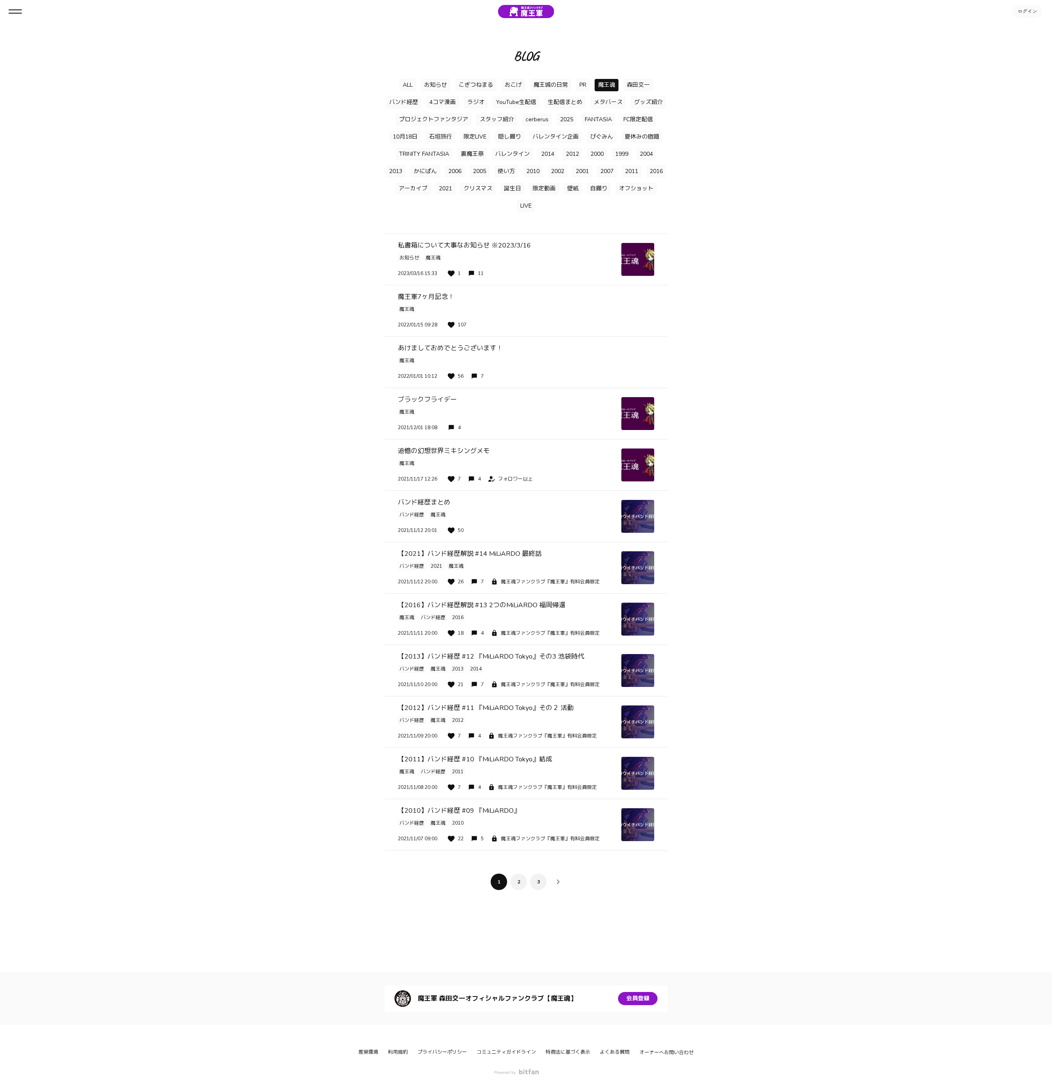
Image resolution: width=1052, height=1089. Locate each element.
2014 (547, 154)
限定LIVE (475, 137)
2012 (572, 154)
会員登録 (637, 998)
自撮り (598, 188)
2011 (631, 171)
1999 (621, 154)
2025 (566, 119)
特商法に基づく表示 (568, 1052)
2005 (479, 171)
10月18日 (405, 137)
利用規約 (398, 1052)
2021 (445, 188)
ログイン (1027, 11)
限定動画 (544, 188)
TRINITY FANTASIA (424, 154)
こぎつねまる (476, 85)
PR (582, 85)
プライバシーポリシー (442, 1052)
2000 (597, 154)
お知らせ (435, 85)
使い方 (506, 171)
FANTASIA (598, 119)
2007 (607, 171)
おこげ (513, 85)
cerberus (537, 119)
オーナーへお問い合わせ (666, 1052)
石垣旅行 (440, 137)
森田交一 (638, 85)
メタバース (608, 102)
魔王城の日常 (550, 85)
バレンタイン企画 (556, 137)
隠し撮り (509, 137)
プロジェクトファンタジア (433, 119)
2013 (395, 171)
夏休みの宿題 (642, 137)
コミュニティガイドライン (506, 1052)
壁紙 (573, 188)
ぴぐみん (601, 137)
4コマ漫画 (442, 102)
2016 (656, 171)
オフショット (636, 188)
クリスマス (478, 188)
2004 (646, 154)
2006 (454, 171)
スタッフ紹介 (497, 119)
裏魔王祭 (472, 154)
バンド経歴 (403, 102)
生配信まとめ (565, 102)
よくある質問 (615, 1052)
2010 (533, 171)
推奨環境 (368, 1052)
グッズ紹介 (648, 102)
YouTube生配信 (516, 102)
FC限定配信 (638, 119)
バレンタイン (512, 154)
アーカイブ (413, 188)
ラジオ (475, 102)
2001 (582, 171)
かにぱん (425, 171)
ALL (408, 85)
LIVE (526, 206)
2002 (557, 171)
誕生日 (512, 188)
